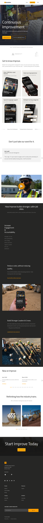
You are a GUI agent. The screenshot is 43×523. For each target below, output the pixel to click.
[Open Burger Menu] (38, 2)
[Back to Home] (7, 2)
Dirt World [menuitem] (23, 495)
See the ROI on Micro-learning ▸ (14, 278)
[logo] (5, 463)
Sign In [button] (27, 2)
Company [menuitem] (6, 495)
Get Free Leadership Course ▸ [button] (18, 37)
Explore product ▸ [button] (6, 37)
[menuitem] (5, 488)
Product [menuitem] (5, 486)
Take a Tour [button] (32, 2)
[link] (11, 381)
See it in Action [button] (21, 449)
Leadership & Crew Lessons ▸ (13, 332)
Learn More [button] (21, 216)
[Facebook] (5, 480)
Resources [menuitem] (23, 486)
